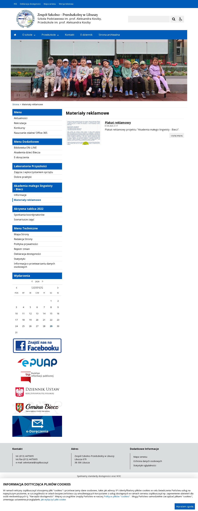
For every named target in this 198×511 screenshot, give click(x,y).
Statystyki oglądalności (144, 465)
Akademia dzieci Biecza (27, 152)
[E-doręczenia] (37, 436)
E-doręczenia (21, 157)
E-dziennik (86, 34)
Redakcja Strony (23, 239)
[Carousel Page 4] (49, 95)
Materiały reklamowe (27, 200)
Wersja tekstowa (66, 4)
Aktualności (20, 118)
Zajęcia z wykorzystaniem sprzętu (33, 172)
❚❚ (17, 95)
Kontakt (69, 34)
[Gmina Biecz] (37, 413)
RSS (15, 4)
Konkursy (19, 128)
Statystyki (19, 259)
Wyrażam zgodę (184, 506)
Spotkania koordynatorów (29, 214)
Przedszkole (49, 34)
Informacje (20, 195)
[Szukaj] (173, 19)
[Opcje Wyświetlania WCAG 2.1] (180, 19)
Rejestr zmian (22, 249)
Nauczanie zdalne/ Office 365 (30, 132)
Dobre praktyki (23, 177)
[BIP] (37, 382)
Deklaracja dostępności (30, 4)
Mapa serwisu (50, 4)
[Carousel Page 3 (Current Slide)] (46, 95)
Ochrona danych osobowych (147, 461)
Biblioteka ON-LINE (25, 147)
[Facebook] (37, 353)
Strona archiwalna (109, 34)
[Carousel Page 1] (41, 95)
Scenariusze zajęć (24, 219)
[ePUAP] (37, 369)
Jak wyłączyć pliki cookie (53, 499)
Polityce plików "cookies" (117, 496)
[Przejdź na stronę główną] (15, 34)
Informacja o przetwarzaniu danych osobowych (34, 265)
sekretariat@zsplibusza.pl (35, 462)
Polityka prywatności (26, 244)
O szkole (27, 34)
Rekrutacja (20, 123)
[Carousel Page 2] (44, 95)
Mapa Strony (21, 234)
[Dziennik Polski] (37, 399)
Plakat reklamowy (118, 123)
